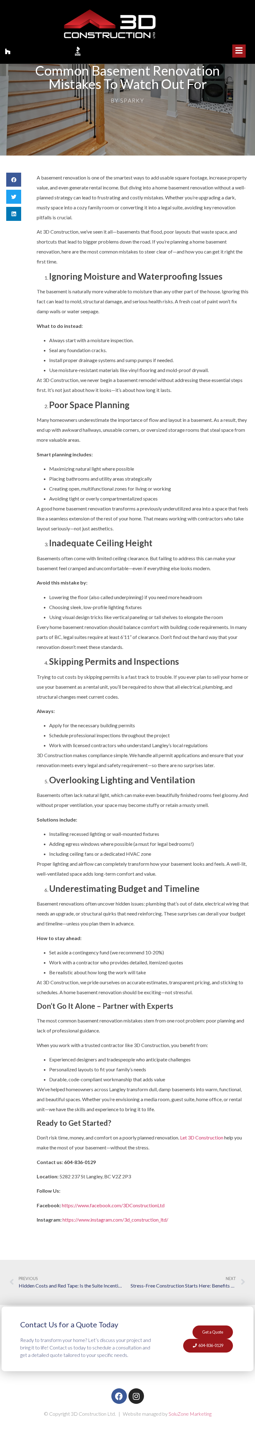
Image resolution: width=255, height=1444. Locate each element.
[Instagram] (136, 1396)
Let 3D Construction (201, 1137)
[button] (13, 180)
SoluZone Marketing (190, 1414)
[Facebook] (119, 1396)
